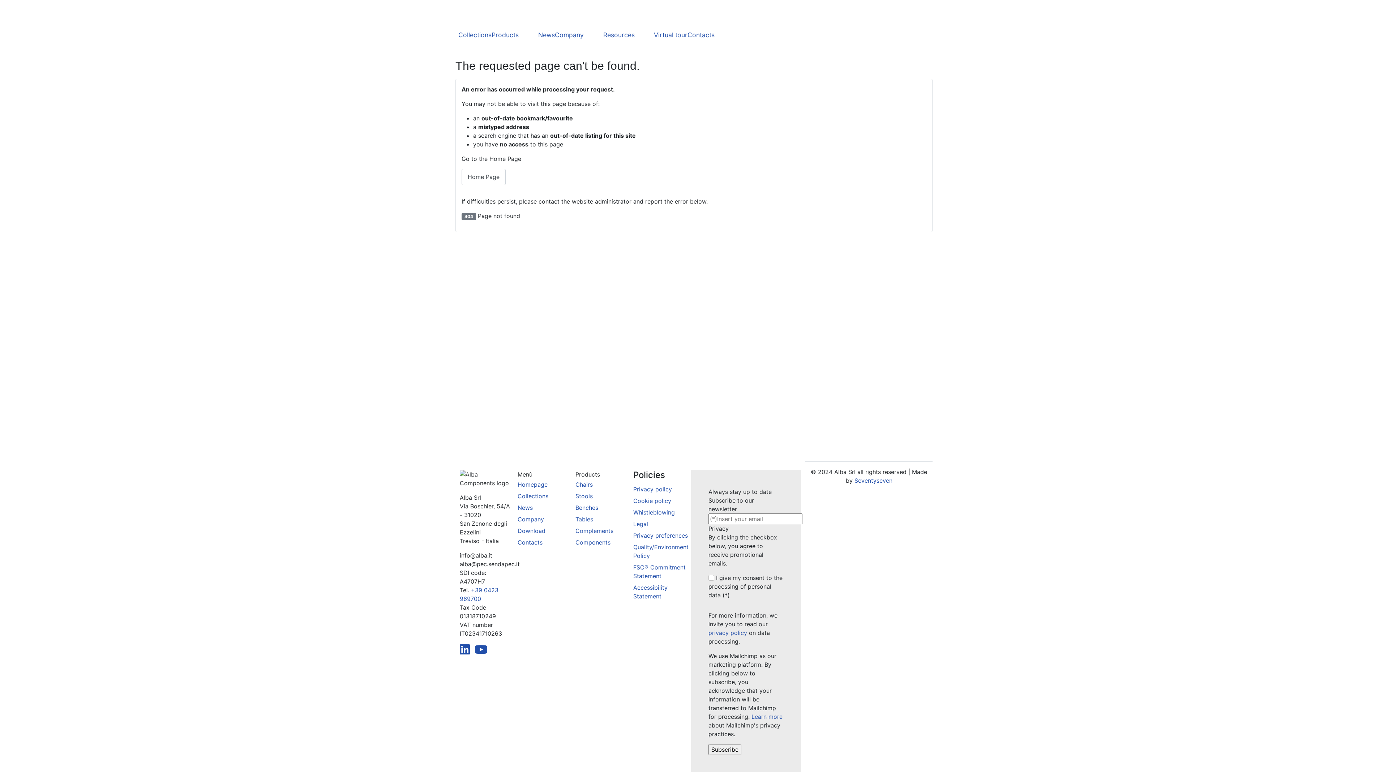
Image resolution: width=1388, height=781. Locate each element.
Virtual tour (670, 35)
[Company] (593, 35)
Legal (640, 524)
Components (593, 542)
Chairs (584, 484)
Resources (619, 35)
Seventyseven (873, 480)
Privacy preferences (660, 535)
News (546, 35)
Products (505, 35)
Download (531, 530)
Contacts (701, 35)
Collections (475, 35)
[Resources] (644, 35)
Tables (584, 519)
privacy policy (727, 632)
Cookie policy (652, 500)
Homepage (533, 484)
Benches (586, 507)
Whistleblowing (654, 512)
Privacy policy (652, 489)
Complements (594, 530)
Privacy (718, 528)
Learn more (767, 716)
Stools (584, 496)
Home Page (484, 176)
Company (569, 35)
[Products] (528, 35)
